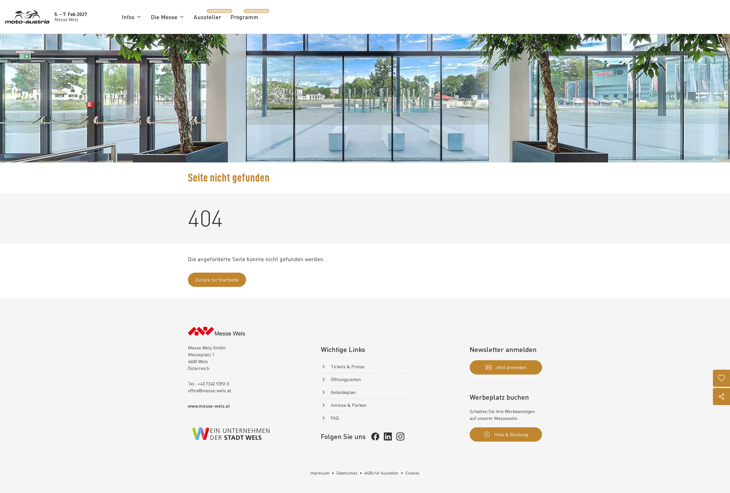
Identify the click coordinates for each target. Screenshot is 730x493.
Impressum (320, 472)
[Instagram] (400, 436)
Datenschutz (346, 472)
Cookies (412, 472)
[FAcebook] (375, 436)
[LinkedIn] (388, 436)
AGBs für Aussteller (381, 472)
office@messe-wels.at (209, 390)
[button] (131, 17)
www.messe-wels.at (209, 406)
